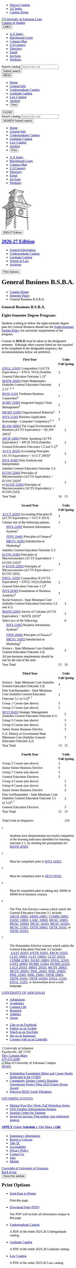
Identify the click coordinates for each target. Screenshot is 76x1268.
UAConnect (17, 45)
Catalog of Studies (13, 23)
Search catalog (11, 66)
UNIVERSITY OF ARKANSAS (23, 992)
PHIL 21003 (18, 975)
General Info (18, 86)
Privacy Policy (19, 1150)
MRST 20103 (37, 967)
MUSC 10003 (58, 920)
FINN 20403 (14, 536)
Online (12, 1127)
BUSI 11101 (10, 393)
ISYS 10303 (10, 460)
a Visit (33, 1127)
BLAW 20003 (11, 426)
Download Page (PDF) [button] (24, 1207)
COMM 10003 (58, 916)
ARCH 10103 (58, 953)
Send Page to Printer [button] (23, 1193)
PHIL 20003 (39, 971)
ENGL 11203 (18, 982)
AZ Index (16, 8)
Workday (15, 59)
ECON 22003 (11, 473)
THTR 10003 (38, 927)
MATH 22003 (11, 611)
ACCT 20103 (11, 451)
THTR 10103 (57, 927)
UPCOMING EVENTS (17, 1098)
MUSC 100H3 (19, 923)
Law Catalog (18, 97)
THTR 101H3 (19, 931)
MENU (7, 75)
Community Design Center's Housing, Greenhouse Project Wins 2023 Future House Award (39, 1084)
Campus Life (18, 1007)
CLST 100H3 (37, 956)
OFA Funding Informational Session (33, 1109)
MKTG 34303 (15, 541)
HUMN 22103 (59, 964)
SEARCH (17, 120)
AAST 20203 (19, 953)
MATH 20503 (11, 381)
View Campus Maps (14, 1055)
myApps (15, 56)
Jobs (12, 1157)
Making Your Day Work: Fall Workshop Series (40, 1105)
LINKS (7, 26)
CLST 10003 (18, 956)
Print (14, 104)
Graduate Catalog (21, 93)
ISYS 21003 (14, 527)
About (14, 1018)
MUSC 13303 (19, 927)
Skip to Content (20, 5)
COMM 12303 (19, 960)
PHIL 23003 (36, 975)
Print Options (11, 271)
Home (14, 82)
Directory (16, 48)
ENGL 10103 (11, 368)
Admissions (17, 999)
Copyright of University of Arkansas (25, 1168)
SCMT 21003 (11, 402)
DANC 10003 (19, 920)
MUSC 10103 (39, 923)
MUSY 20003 (57, 967)
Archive (15, 100)
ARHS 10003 (38, 916)
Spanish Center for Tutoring (27, 1112)
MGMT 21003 (11, 412)
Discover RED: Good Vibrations (31, 1091)
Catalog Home (19, 12)
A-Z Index (16, 34)
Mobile (14, 1161)
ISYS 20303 (10, 591)
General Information (23, 250)
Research (15, 1010)
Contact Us (17, 1154)
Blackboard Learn (21, 37)
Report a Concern (21, 1139)
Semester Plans (19, 295)
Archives (15, 264)
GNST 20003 (18, 964)
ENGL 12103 (60, 960)
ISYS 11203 (10, 417)
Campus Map (18, 41)
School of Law (19, 261)
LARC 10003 (39, 920)
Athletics (15, 1014)
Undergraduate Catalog (25, 89)
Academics (17, 1003)
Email (13, 52)
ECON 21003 (15, 484)
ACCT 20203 (11, 514)
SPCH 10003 (10, 438)
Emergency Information (25, 1136)
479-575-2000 (11, 1059)
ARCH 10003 (19, 916)
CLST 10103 (56, 956)
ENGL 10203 (11, 578)
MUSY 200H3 (19, 971)
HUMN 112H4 (39, 964)
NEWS (6, 1066)
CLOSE (7, 112)
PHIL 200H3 (56, 971)
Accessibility (18, 1147)
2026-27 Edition (18, 241)
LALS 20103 (18, 967)
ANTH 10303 (39, 953)
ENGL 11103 (57, 978)
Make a (52, 1127)
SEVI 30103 (10, 712)
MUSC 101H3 (59, 923)
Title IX (15, 1143)
